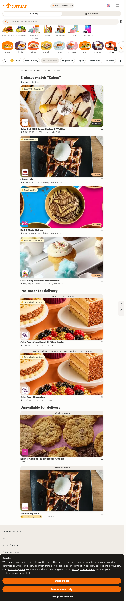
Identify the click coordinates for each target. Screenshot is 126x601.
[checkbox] (8, 47)
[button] (14, 5)
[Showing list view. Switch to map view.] (121, 22)
